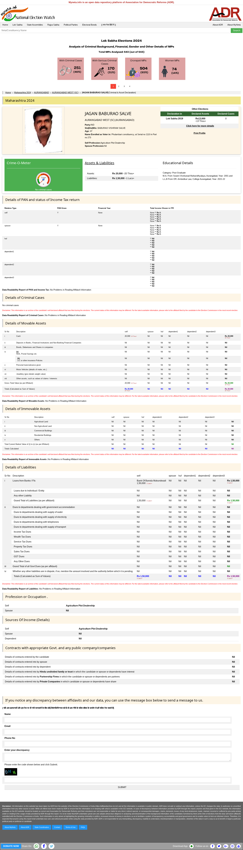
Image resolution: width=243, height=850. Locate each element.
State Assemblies (35, 25)
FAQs (83, 827)
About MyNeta (234, 25)
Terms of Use (71, 827)
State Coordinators (42, 827)
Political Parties (71, 25)
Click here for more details (200, 126)
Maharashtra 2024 (22, 92)
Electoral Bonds (89, 25)
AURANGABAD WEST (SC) (65, 92)
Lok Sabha (17, 25)
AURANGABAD (41, 92)
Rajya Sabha (53, 25)
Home (5, 25)
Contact (57, 827)
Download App (180, 846)
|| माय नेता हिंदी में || (108, 25)
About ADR (218, 25)
